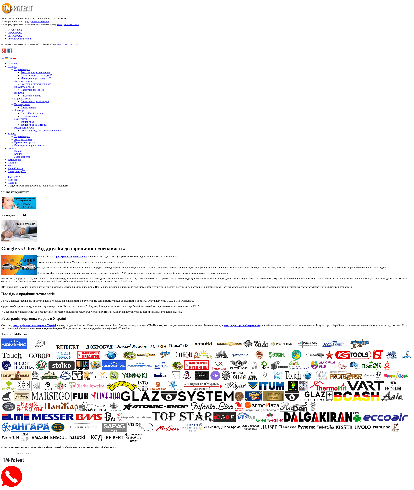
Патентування (22, 104)
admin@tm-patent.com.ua (68, 24)
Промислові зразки (24, 86)
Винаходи (19, 92)
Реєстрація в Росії (24, 127)
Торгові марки (22, 69)
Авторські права (23, 81)
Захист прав (20, 119)
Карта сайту (8, 453)
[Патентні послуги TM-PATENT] (17, 13)
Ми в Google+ (25, 453)
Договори (19, 110)
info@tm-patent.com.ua (37, 21)
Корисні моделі (22, 98)
